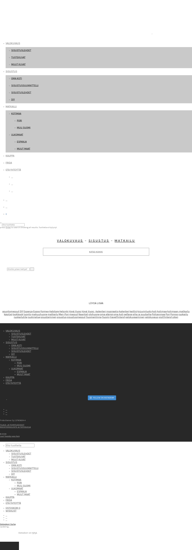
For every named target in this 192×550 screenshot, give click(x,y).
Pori (19, 120)
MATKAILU (11, 106)
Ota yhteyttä (13, 169)
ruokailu (183, 314)
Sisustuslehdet (21, 50)
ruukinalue (34, 317)
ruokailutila (20, 317)
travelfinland (117, 317)
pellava (128, 314)
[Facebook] (12, 177)
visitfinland (165, 317)
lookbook (18, 314)
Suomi (106, 317)
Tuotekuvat (18, 57)
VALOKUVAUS (13, 43)
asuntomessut (10, 311)
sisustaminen (48, 317)
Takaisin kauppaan (9, 546)
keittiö (133, 311)
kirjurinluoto (144, 311)
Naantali (83, 314)
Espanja (22, 141)
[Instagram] (12, 184)
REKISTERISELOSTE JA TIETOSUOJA (15, 427)
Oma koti (16, 78)
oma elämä (106, 314)
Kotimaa (16, 113)
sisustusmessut (76, 317)
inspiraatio (112, 311)
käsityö (8, 314)
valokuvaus (151, 317)
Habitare (54, 311)
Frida (9, 162)
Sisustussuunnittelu (25, 85)
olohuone (94, 314)
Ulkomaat (17, 134)
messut (73, 314)
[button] (32, 269)
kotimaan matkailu (178, 311)
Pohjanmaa (158, 314)
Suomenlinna (94, 317)
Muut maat (23, 148)
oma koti (118, 314)
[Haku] (6, 200)
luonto (27, 314)
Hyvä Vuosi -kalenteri (94, 311)
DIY (13, 99)
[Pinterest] (12, 191)
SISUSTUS (11, 71)
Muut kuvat (18, 64)
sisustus (62, 317)
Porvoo (174, 314)
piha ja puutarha (142, 314)
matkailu (53, 314)
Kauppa (10, 155)
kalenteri (124, 311)
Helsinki (64, 311)
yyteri (175, 317)
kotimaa (162, 311)
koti (154, 311)
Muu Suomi (24, 127)
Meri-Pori (64, 314)
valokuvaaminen (134, 317)
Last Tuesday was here (10, 436)
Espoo (36, 311)
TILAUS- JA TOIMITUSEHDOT (12, 425)
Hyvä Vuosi (75, 311)
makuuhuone (39, 314)
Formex (44, 311)
